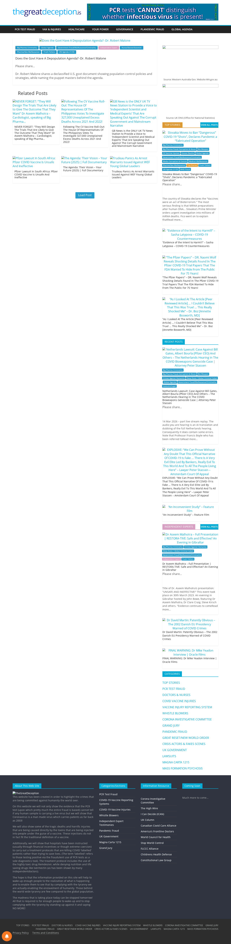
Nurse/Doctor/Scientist (131, 47)
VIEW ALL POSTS (209, 124)
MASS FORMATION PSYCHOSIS (182, 768)
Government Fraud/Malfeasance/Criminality (77, 47)
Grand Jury (105, 848)
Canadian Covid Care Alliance (158, 825)
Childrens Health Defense (156, 854)
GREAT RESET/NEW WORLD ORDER (185, 738)
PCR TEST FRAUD (25, 29)
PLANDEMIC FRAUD (152, 29)
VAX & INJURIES (51, 29)
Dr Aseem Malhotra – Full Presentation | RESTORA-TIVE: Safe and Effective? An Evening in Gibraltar (190, 567)
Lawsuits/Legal (169, 386)
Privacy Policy (21, 932)
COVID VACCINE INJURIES (179, 701)
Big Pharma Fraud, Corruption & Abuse (179, 149)
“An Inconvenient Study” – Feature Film (185, 514)
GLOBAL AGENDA (181, 29)
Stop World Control (152, 843)
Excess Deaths (188, 153)
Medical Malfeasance (198, 161)
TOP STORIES (171, 683)
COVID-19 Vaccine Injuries (114, 809)
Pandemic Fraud (109, 830)
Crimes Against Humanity (174, 378)
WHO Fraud (185, 169)
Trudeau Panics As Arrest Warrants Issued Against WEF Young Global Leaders (133, 174)
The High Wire (149, 808)
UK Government (108, 836)
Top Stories (192, 165)
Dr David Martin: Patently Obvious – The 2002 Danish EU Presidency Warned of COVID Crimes (189, 635)
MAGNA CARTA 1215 (175, 762)
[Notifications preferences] (7, 936)
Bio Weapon (203, 149)
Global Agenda (47, 47)
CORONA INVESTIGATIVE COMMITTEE (187, 719)
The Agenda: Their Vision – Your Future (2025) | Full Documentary (83, 169)
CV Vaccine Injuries (171, 153)
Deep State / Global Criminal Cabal (202, 378)
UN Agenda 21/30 (66, 52)
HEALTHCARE (76, 29)
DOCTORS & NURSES (176, 695)
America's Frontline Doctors (157, 831)
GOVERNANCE (124, 29)
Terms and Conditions (45, 932)
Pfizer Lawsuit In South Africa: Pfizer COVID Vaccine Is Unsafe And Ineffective (36, 174)
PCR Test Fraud (108, 794)
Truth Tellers (49, 52)
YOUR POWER (100, 29)
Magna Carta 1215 (110, 842)
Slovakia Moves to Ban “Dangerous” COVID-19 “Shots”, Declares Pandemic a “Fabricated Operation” (189, 177)
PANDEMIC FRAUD (174, 732)
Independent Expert (108, 47)
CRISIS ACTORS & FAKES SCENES (183, 744)
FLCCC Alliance (149, 848)
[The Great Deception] (26, 793)
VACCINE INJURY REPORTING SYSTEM (187, 707)
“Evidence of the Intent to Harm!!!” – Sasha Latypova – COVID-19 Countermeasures (187, 244)
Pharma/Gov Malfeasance (28, 52)
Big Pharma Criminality (27, 47)
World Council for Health (156, 837)
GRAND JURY (171, 725)
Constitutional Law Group (156, 860)
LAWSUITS (169, 756)
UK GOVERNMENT (174, 750)
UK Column (147, 820)
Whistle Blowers (109, 815)
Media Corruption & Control (175, 161)
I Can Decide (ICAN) (152, 814)
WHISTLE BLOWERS (175, 713)
